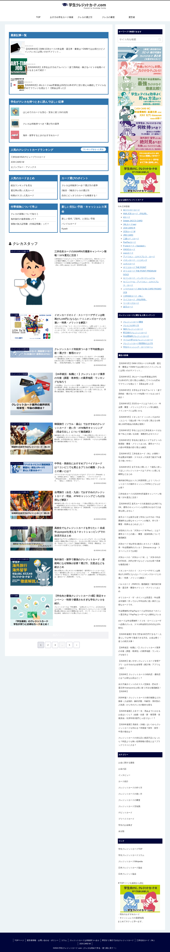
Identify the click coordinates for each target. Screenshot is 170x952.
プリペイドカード (126, 819)
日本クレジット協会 (127, 874)
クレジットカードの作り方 (130, 787)
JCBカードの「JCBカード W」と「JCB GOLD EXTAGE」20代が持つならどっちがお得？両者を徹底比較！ (139, 561)
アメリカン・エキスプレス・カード (139, 256)
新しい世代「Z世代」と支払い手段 (78, 219)
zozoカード (128, 253)
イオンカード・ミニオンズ (135, 260)
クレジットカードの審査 (129, 800)
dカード (126, 217)
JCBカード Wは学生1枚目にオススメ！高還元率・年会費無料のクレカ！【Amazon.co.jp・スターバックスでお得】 (139, 547)
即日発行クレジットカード (135, 332)
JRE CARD (128, 235)
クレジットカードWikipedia (130, 861)
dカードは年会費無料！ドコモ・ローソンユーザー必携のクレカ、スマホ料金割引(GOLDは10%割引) (139, 624)
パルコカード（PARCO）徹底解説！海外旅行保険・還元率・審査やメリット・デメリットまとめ (139, 587)
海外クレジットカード (133, 329)
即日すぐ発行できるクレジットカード (118, 940)
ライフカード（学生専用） (135, 299)
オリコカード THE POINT (134, 267)
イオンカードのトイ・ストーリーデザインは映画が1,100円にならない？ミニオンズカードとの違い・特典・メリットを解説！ (139, 574)
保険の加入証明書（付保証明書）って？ (30, 224)
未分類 (121, 831)
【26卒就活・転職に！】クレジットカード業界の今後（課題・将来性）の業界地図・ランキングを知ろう (139, 651)
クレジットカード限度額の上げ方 (138, 343)
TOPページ (19, 940)
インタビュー (124, 775)
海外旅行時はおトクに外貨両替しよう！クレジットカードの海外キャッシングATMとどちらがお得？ (139, 484)
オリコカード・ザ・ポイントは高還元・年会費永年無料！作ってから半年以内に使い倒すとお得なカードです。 (139, 601)
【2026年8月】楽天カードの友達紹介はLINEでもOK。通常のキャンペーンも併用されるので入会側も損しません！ (140, 507)
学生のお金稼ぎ (125, 825)
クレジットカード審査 (133, 322)
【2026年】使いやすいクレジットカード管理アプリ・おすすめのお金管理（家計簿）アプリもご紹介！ (139, 664)
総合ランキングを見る (21, 185)
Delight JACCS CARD (133, 221)
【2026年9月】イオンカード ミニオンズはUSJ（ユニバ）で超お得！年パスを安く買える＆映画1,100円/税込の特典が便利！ (139, 420)
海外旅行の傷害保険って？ (23, 219)
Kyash (65, 229)
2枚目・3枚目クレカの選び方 (76, 190)
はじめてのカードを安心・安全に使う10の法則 (45, 112)
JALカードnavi (129, 224)
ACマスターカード (131, 210)
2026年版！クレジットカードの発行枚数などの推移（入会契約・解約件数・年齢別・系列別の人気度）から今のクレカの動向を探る (139, 701)
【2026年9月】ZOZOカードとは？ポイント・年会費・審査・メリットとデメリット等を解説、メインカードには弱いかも (139, 407)
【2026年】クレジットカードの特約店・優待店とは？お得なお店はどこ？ (139, 676)
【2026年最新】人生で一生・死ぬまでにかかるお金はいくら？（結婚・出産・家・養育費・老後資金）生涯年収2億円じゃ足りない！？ (139, 714)
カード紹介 (123, 781)
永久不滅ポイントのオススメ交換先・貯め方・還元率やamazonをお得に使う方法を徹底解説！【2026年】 (139, 687)
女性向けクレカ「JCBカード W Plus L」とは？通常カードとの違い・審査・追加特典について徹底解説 (139, 534)
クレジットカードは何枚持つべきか (84, 940)
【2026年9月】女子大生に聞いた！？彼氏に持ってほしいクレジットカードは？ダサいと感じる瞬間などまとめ (140, 470)
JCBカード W (129, 231)
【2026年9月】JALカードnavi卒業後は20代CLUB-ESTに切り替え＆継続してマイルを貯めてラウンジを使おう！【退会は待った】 (139, 380)
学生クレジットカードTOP (130, 849)
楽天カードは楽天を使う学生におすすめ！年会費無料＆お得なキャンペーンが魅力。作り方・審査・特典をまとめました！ (139, 520)
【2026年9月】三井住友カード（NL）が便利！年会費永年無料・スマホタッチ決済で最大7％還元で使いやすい (139, 457)
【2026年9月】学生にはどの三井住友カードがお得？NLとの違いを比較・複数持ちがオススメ (140, 432)
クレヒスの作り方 (131, 325)
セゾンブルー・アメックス (23, 167)
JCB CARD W (17, 162)
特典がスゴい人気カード (22, 195)
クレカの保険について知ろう (24, 214)
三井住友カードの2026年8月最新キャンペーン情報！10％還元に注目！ (140, 496)
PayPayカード (129, 242)
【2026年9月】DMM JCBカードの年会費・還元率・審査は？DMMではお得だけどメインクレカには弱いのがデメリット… (139, 367)
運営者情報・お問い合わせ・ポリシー (42, 940)
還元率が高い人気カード (22, 190)
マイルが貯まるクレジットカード (138, 340)
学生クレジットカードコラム (131, 855)
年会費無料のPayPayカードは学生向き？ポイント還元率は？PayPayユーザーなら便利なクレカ (139, 613)
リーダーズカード (131, 303)
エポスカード (129, 264)
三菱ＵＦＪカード (131, 239)
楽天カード (128, 307)
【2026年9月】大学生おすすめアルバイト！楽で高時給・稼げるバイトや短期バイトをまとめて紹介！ (140, 393)
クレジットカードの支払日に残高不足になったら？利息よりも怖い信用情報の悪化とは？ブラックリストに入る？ (139, 741)
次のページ (59, 635)
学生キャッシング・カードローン (138, 347)
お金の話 (122, 769)
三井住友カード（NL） (133, 296)
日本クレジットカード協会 (130, 868)
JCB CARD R (129, 228)
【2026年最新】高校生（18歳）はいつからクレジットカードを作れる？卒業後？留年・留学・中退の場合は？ (139, 728)
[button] (159, 39)
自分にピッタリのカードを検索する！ (80, 195)
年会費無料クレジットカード (136, 336)
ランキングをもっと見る (93, 149)
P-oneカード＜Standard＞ (134, 246)
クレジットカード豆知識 (129, 806)
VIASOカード (129, 249)
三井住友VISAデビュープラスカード (28, 157)
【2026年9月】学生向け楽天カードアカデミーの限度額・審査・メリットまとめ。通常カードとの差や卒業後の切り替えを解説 (140, 443)
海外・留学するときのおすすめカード (41, 135)
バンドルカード (69, 224)
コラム (64, 940)
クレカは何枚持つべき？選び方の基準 (41, 124)
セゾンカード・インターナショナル (139, 278)
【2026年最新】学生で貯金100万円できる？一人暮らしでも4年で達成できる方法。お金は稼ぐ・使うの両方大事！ (140, 637)
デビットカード (125, 812)
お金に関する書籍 (126, 762)
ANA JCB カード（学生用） (135, 213)
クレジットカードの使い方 (130, 794)
